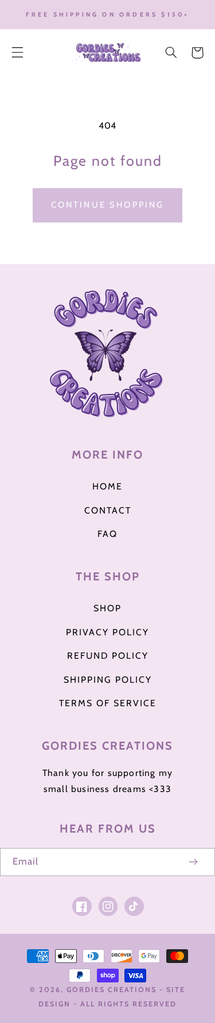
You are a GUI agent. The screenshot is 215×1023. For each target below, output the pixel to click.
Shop (107, 608)
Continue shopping (108, 205)
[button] (17, 52)
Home (107, 486)
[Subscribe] (194, 862)
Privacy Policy (107, 632)
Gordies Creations (112, 989)
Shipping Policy (108, 679)
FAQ (107, 533)
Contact (107, 510)
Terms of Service (108, 703)
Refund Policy (107, 655)
